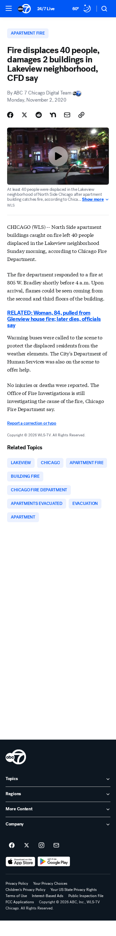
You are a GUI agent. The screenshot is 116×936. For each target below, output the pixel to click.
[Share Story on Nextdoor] (53, 115)
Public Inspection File (85, 896)
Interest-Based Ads (47, 896)
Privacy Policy (17, 883)
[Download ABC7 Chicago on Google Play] (54, 862)
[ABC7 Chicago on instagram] (41, 845)
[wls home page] (16, 756)
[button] (8, 8)
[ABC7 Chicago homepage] (24, 9)
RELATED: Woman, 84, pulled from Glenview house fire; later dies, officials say (54, 319)
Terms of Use (16, 896)
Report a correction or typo (31, 423)
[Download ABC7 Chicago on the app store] (20, 862)
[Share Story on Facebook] (10, 115)
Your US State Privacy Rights (73, 890)
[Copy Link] (81, 115)
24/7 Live (46, 9)
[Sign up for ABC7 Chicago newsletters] (56, 845)
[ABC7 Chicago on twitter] (26, 845)
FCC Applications (20, 902)
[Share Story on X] (24, 115)
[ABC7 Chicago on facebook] (12, 845)
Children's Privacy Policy (25, 890)
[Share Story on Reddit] (38, 115)
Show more (93, 199)
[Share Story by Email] (67, 115)
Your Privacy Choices (50, 883)
